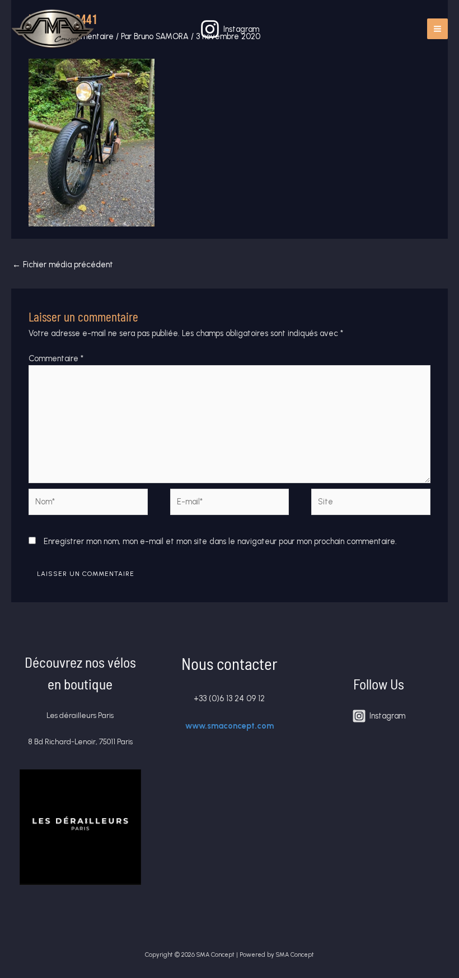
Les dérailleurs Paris (80, 715)
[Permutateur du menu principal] (437, 28)
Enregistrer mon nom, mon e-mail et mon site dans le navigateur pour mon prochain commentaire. (220, 541)
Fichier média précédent (62, 264)
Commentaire (56, 358)
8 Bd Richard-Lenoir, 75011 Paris (80, 741)
